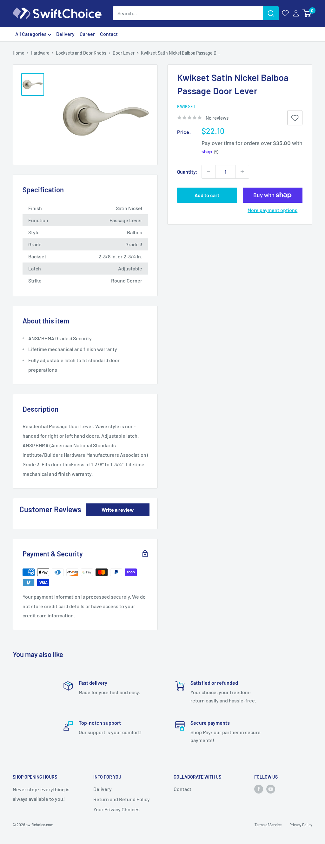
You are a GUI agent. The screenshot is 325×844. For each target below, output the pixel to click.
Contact (109, 34)
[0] (307, 13)
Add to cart (207, 195)
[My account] (296, 13)
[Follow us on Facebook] (258, 789)
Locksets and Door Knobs (81, 53)
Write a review (118, 510)
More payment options (272, 210)
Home (18, 53)
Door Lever (124, 53)
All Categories (31, 34)
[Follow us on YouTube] (270, 789)
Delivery (65, 34)
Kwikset (186, 106)
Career (87, 34)
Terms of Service (268, 824)
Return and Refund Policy (121, 799)
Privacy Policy (300, 824)
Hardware (40, 53)
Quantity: (187, 172)
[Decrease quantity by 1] (208, 171)
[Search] (271, 13)
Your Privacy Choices (116, 809)
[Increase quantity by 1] (242, 171)
